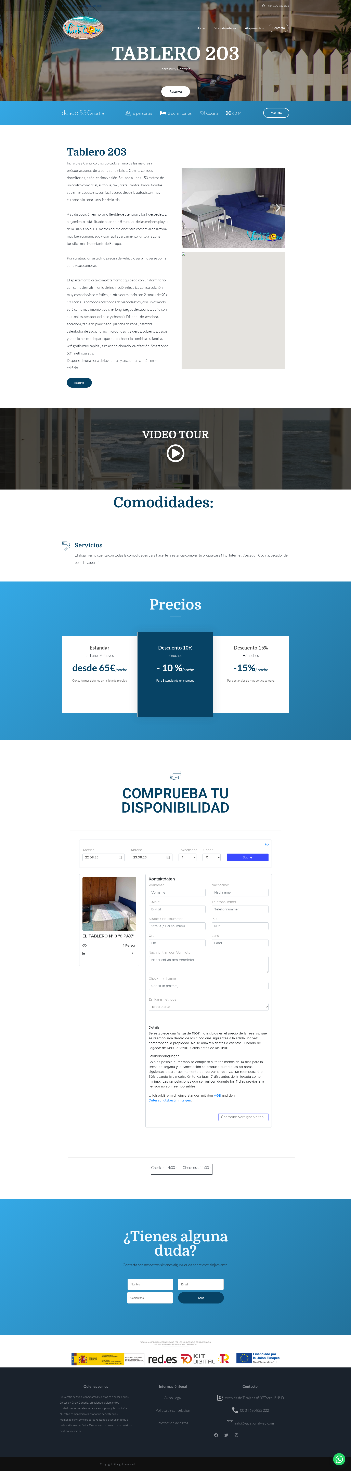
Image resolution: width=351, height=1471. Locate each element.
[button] (189, 208)
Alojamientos (254, 28)
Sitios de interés (225, 28)
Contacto (278, 28)
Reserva (175, 91)
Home (200, 28)
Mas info (276, 113)
